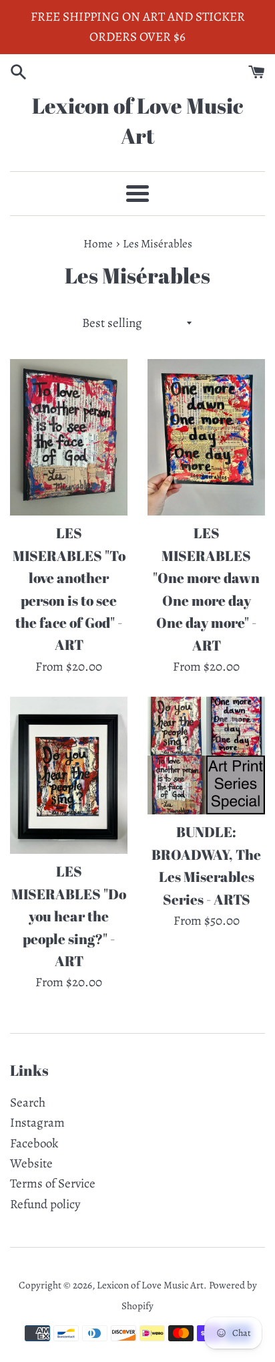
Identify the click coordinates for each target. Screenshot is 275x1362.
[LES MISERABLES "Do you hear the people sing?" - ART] (68, 775)
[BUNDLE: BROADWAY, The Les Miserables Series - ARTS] (206, 755)
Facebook (34, 1143)
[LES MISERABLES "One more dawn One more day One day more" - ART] (206, 437)
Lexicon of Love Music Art (137, 120)
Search (27, 1102)
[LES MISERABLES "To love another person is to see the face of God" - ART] (68, 437)
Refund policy (45, 1204)
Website (31, 1163)
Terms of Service (52, 1183)
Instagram (37, 1122)
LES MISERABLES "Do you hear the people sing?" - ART (68, 916)
